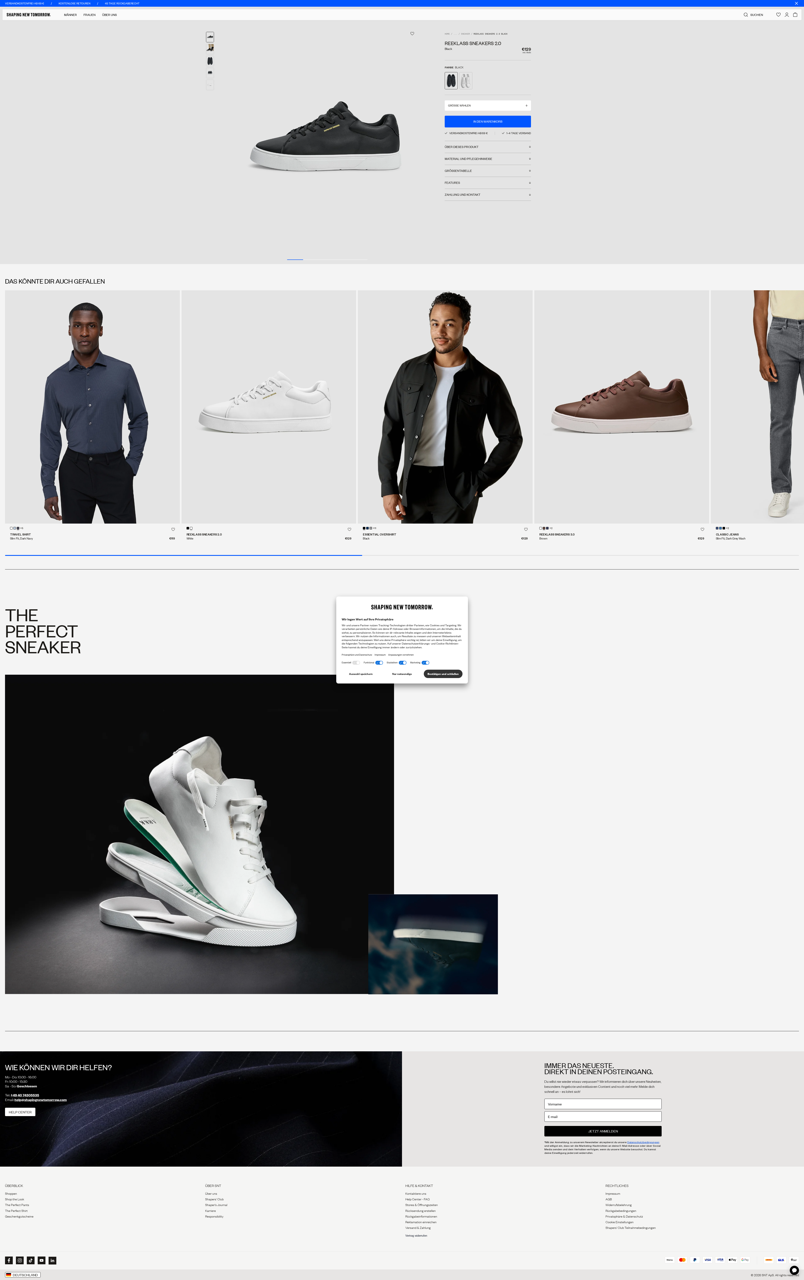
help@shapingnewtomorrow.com (40, 1099)
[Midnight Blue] (367, 528)
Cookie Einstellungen (620, 1221)
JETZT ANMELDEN (603, 1131)
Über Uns (109, 15)
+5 (21, 528)
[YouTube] (41, 1260)
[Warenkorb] (795, 15)
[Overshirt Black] (445, 407)
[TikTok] (30, 1260)
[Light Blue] (14, 528)
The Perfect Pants (17, 1204)
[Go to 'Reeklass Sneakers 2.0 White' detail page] (466, 80)
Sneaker (465, 34)
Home (447, 34)
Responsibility (214, 1216)
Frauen (89, 15)
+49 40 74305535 (24, 1095)
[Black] (188, 528)
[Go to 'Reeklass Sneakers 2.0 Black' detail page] (451, 80)
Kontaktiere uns (415, 1193)
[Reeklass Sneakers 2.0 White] (269, 407)
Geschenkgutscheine (19, 1216)
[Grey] (371, 528)
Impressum (613, 1193)
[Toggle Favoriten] (412, 33)
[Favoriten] (778, 15)
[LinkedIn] (52, 1260)
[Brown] (544, 528)
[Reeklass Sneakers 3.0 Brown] (621, 407)
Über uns (211, 1193)
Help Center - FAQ (417, 1199)
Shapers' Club (214, 1199)
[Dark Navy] (18, 528)
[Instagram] (19, 1260)
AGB (609, 1199)
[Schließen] (796, 3)
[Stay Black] (724, 528)
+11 (374, 528)
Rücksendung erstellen (420, 1210)
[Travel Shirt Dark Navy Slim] (92, 407)
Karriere (210, 1210)
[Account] (787, 15)
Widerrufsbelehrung (619, 1204)
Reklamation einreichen (421, 1221)
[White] (11, 528)
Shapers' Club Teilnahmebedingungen (631, 1227)
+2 (551, 528)
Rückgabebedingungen (621, 1210)
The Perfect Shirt (16, 1210)
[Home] (29, 14)
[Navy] (547, 528)
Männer (70, 15)
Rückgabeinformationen (421, 1216)
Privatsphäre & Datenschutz (624, 1216)
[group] (327, 142)
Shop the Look (14, 1199)
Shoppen (11, 1193)
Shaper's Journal (216, 1204)
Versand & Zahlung (418, 1227)
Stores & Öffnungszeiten (421, 1204)
